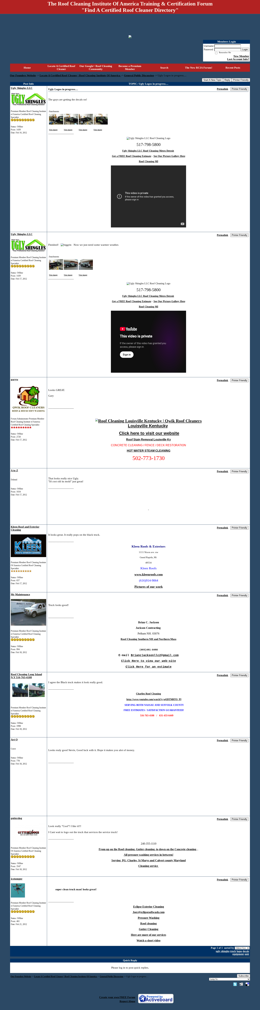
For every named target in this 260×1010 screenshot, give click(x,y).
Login (245, 49)
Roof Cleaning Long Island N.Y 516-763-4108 (26, 676)
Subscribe (243, 976)
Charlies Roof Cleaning (148, 693)
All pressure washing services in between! (148, 854)
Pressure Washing (148, 917)
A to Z (14, 470)
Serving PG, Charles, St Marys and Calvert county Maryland (148, 860)
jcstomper (16, 878)
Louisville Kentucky (148, 425)
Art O (14, 739)
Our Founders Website (23, 75)
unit (247, 954)
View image (53, 130)
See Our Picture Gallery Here (169, 156)
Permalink (222, 89)
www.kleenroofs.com (148, 574)
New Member (241, 56)
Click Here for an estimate (149, 666)
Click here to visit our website (149, 433)
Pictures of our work (148, 586)
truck (233, 951)
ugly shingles (222, 951)
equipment (238, 954)
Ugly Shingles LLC (22, 88)
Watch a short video (148, 940)
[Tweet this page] (235, 984)
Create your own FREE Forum (117, 997)
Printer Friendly (241, 80)
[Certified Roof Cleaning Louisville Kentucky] (148, 421)
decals (246, 951)
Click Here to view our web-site (148, 661)
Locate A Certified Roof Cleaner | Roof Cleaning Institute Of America (80, 75)
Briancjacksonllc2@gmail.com (155, 655)
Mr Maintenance (20, 594)
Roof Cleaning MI (148, 161)
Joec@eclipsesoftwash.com (148, 912)
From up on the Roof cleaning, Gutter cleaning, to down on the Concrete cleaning (147, 849)
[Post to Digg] (241, 984)
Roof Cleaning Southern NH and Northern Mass (148, 639)
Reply (227, 80)
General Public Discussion (139, 75)
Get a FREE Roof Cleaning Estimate (131, 156)
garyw (14, 379)
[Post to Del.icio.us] (247, 984)
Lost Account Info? (238, 59)
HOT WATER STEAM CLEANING (148, 450)
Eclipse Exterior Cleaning (148, 906)
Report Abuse (127, 1001)
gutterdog (16, 818)
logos (239, 951)
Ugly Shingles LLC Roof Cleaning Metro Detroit (148, 150)
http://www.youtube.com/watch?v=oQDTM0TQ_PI (153, 699)
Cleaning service (148, 865)
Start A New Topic (212, 80)
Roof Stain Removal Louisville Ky (148, 439)
